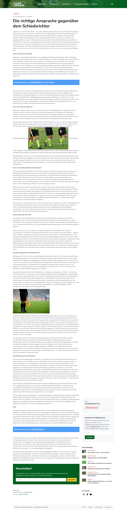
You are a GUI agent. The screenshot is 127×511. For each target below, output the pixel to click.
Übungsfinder (54, 4)
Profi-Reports (66, 4)
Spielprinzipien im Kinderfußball (97, 458)
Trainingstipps (91, 450)
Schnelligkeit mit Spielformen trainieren (100, 463)
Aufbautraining (92, 466)
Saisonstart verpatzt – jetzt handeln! (98, 452)
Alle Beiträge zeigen (92, 407)
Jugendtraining (92, 455)
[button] (112, 4)
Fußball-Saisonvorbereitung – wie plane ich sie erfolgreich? (100, 482)
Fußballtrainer (41, 4)
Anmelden (72, 480)
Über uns (95, 4)
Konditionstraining (92, 472)
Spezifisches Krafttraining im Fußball (99, 469)
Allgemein (16, 13)
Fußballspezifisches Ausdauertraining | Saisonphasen (99, 475)
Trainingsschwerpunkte (81, 4)
